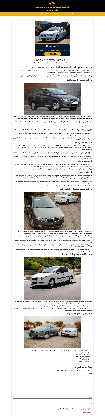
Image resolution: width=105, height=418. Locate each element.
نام (91, 391)
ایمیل (90, 397)
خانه (72, 14)
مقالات (33, 14)
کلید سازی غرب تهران (50, 14)
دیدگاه (90, 373)
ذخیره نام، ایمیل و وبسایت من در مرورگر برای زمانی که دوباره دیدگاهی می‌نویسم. (72, 409)
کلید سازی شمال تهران (63, 14)
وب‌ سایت (89, 403)
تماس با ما (40, 14)
